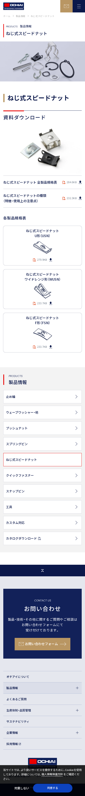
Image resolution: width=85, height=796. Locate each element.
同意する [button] (52, 788)
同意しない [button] (21, 788)
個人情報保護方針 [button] (52, 774)
